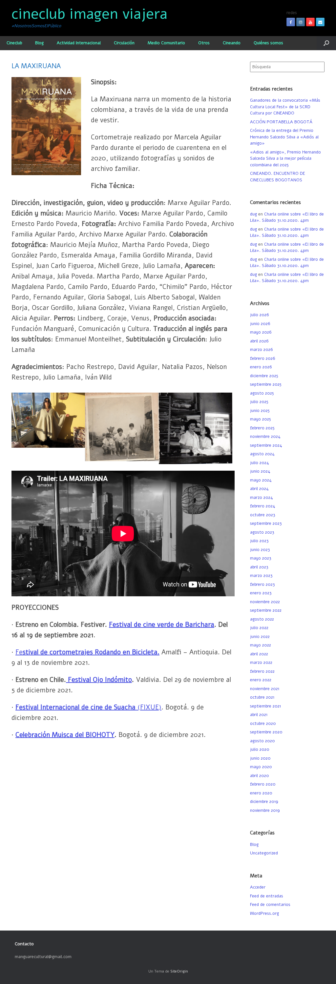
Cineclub (14, 43)
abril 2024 (259, 489)
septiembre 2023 (266, 523)
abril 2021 (258, 715)
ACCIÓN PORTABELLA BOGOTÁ (281, 122)
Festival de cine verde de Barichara (161, 624)
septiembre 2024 (266, 445)
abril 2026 (259, 341)
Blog (39, 43)
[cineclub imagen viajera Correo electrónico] (320, 22)
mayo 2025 (260, 419)
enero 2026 (261, 367)
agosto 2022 (262, 619)
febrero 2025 (262, 428)
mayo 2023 (260, 558)
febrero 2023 (262, 584)
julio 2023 (259, 541)
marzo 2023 (261, 576)
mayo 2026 (260, 332)
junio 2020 (260, 758)
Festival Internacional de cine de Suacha (75, 707)
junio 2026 (260, 324)
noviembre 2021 (264, 689)
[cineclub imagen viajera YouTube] (310, 22)
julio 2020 (259, 749)
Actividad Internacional (79, 43)
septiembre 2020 (266, 732)
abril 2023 (259, 567)
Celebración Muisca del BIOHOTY (65, 734)
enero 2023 (261, 593)
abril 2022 (259, 654)
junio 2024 (260, 471)
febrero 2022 (262, 671)
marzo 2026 (261, 350)
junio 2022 (260, 637)
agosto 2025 (262, 393)
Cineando (232, 43)
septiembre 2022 (266, 610)
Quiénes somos (268, 43)
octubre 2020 (263, 724)
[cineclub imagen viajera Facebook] (290, 22)
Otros (204, 43)
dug (253, 214)
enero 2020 (261, 793)
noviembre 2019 (265, 810)
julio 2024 (259, 463)
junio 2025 (260, 411)
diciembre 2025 (264, 376)
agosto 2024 (262, 454)
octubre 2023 (262, 515)
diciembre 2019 (264, 802)
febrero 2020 (263, 784)
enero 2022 (260, 680)
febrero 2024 (262, 506)
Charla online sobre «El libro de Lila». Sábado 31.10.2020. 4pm (287, 217)
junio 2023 (260, 550)
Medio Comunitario (166, 43)
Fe (86, 652)
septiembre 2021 (265, 706)
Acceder (257, 887)
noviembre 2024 (265, 437)
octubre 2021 (262, 697)
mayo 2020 (261, 767)
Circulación (124, 43)
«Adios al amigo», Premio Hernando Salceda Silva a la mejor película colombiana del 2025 (285, 158)
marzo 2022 (261, 663)
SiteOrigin (179, 971)
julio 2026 (259, 315)
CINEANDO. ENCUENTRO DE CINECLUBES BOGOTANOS (277, 177)
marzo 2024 (261, 498)
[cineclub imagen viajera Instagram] (300, 22)
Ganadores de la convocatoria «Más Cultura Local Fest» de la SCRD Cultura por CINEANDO (285, 106)
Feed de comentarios (270, 905)
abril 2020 (259, 776)
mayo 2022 (260, 645)
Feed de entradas (266, 896)
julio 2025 (259, 402)
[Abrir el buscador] (326, 43)
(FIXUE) (148, 707)
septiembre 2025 (266, 384)
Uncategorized (264, 853)
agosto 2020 (262, 741)
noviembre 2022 (265, 602)
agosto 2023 (262, 532)
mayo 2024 (261, 480)
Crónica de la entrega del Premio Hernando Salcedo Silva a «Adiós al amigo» (284, 137)
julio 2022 (259, 628)
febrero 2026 (262, 358)
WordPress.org (264, 913)
